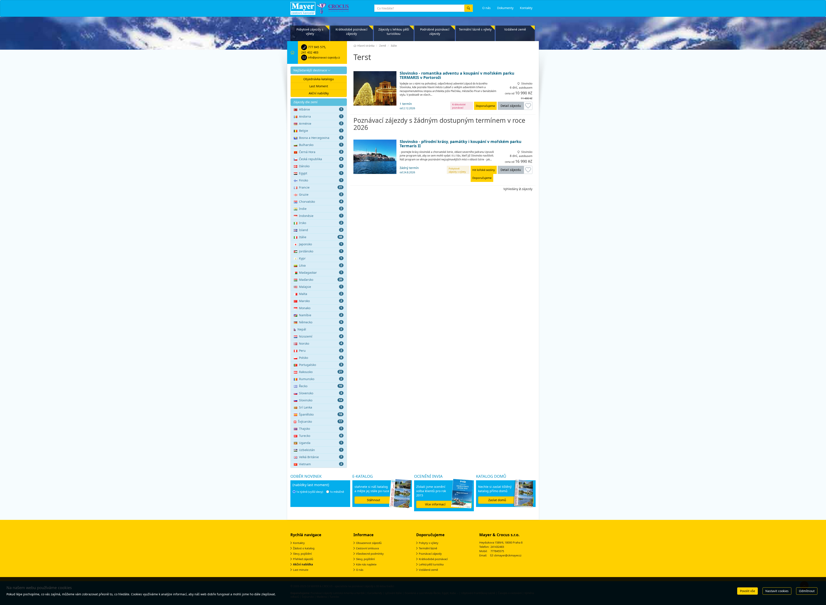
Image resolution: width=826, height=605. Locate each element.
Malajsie (320, 287)
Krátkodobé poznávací (433, 559)
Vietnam (320, 464)
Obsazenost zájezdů (369, 543)
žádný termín (409, 170)
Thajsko (320, 429)
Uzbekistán (320, 450)
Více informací (435, 504)
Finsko (320, 180)
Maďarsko (320, 280)
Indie (320, 209)
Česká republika (320, 159)
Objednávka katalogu (318, 79)
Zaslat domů (497, 500)
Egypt (320, 173)
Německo (320, 322)
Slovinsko (320, 400)
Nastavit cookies (777, 591)
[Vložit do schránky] (528, 106)
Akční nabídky (319, 93)
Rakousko (320, 372)
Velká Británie (320, 457)
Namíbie (320, 315)
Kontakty (299, 543)
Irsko (320, 223)
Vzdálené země (515, 29)
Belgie (320, 131)
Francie (320, 187)
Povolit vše (747, 591)
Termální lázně (428, 548)
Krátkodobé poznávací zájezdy (351, 31)
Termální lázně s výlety (475, 29)
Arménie (320, 123)
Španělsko (320, 414)
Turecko (320, 436)
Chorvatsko (320, 202)
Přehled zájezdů (303, 559)
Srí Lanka (320, 407)
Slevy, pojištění (302, 554)
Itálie (320, 237)
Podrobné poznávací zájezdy (434, 31)
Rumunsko (320, 379)
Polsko (320, 358)
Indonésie (320, 216)
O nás (359, 570)
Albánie (320, 109)
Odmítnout (807, 591)
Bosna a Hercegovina (320, 138)
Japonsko (320, 244)
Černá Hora (320, 152)
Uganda (320, 443)
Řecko (320, 386)
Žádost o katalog (303, 548)
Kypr (320, 258)
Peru (320, 351)
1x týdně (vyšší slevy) (309, 492)
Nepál (319, 329)
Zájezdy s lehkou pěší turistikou (393, 31)
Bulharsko (320, 145)
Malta (320, 294)
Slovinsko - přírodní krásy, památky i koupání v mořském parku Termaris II (460, 144)
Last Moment (318, 86)
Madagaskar (320, 272)
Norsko (320, 343)
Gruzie (320, 194)
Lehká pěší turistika (431, 564)
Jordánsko (320, 251)
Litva (320, 265)
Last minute (300, 570)
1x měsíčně (337, 492)
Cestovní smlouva (367, 548)
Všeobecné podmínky (370, 554)
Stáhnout (373, 500)
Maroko (320, 301)
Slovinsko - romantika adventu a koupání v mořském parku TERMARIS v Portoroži (457, 75)
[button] (319, 70)
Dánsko (320, 166)
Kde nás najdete (366, 564)
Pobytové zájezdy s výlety (309, 31)
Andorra (320, 116)
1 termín (407, 106)
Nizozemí (320, 336)
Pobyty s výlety (428, 543)
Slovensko (320, 393)
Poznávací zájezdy (430, 554)
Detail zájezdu (511, 106)
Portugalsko (320, 365)
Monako (320, 308)
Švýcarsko (320, 421)
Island (320, 230)
